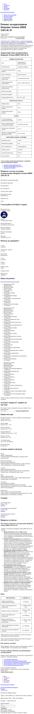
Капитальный (15, 281)
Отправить (3, 708)
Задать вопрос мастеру (7, 672)
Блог (5, 4)
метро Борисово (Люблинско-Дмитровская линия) (17, 662)
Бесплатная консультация (7, 12)
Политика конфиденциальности (9, 687)
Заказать (3, 505)
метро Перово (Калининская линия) (13, 665)
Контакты (6, 9)
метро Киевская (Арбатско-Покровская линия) (16, 663)
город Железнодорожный (10, 659)
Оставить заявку (20, 38)
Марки (5, 6)
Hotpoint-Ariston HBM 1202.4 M (12, 165)
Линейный (8, 281)
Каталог (3, 688)
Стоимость (7, 5)
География (6, 8)
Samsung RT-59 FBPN (9, 168)
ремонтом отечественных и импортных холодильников (16, 41)
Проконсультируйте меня (22, 411)
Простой (3, 281)
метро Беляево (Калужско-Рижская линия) (15, 661)
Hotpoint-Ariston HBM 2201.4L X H (13, 166)
